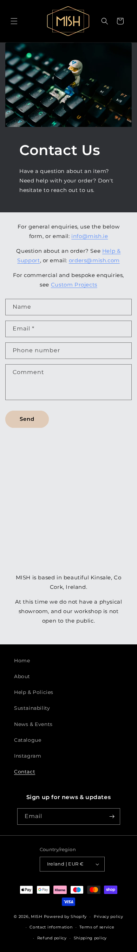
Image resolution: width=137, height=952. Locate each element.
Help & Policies (33, 692)
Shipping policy (90, 937)
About (22, 676)
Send (27, 419)
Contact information (51, 927)
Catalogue (27, 740)
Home (22, 660)
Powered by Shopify (65, 916)
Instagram (27, 756)
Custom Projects (74, 284)
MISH (37, 916)
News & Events (33, 724)
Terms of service (96, 927)
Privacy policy (108, 916)
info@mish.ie (89, 236)
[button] (14, 21)
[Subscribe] (112, 816)
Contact (24, 771)
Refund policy (52, 937)
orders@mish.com (94, 260)
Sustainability (32, 708)
